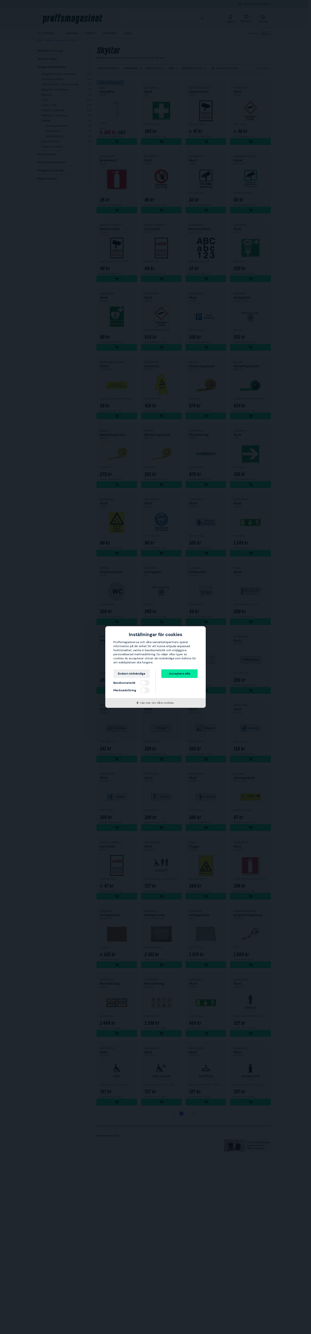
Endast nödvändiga (131, 674)
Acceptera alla (179, 674)
